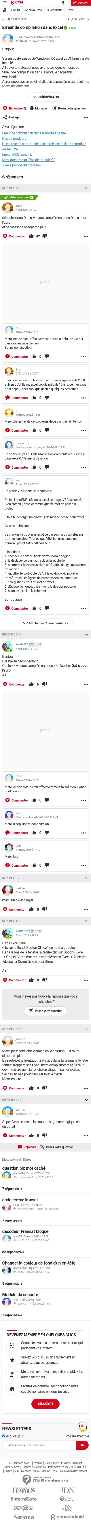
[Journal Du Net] (67, 1490)
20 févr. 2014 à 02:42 (27, 1043)
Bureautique (55, 10)
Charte (8, 1471)
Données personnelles (34, 1467)
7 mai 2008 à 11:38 (26, 648)
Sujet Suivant (76, 19)
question (83, 2)
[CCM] (17, 3)
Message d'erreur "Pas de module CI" (28, 160)
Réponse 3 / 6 (11, 878)
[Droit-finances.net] (67, 1499)
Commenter (17, 236)
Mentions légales (30, 1471)
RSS (16, 1471)
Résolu (72, 28)
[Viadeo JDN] (67, 1508)
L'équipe (38, 1463)
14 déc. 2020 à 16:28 (44, 41)
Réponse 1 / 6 (11, 188)
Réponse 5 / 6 (11, 1029)
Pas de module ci (14, 138)
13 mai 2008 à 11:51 (27, 332)
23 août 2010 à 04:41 (27, 892)
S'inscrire (45, 1403)
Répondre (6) (17, 108)
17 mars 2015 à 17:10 (28, 849)
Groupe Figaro (50, 1471)
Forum (15, 10)
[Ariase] (24, 1516)
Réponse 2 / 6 (11, 634)
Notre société (51, 1463)
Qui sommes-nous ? (20, 1463)
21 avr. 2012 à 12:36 (27, 484)
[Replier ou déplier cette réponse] (86, 188)
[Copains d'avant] (24, 1508)
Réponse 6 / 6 (11, 1099)
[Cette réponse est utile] (31, 236)
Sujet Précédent (16, 19)
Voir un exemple (77, 1436)
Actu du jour (14, 1436)
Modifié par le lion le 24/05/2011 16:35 (37, 817)
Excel (70, 10)
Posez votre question (72, 108)
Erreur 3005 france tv (17, 154)
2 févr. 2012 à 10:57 (27, 373)
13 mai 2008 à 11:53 (27, 780)
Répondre (30, 1147)
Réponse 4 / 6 (11, 921)
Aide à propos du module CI (22, 165)
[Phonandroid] (67, 1517)
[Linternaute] (24, 1499)
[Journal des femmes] (24, 1490)
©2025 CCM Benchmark (73, 1471)
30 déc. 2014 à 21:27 (27, 1113)
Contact (77, 1463)
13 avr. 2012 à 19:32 (26, 935)
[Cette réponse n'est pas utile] (44, 236)
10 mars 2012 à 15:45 (28, 414)
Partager (14, 117)
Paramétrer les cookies (60, 1467)
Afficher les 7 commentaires (48, 623)
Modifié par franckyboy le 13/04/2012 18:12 (40, 447)
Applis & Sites (33, 10)
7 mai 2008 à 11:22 (26, 209)
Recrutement (12, 1467)
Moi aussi (42, 108)
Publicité (66, 1463)
